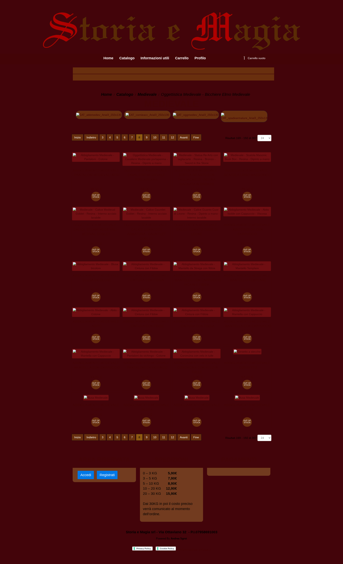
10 (154, 137)
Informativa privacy (195, 550)
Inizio (77, 137)
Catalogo (124, 94)
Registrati (107, 475)
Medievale (147, 94)
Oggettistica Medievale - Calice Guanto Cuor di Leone (196, 229)
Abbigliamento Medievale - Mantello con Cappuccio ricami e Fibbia (197, 280)
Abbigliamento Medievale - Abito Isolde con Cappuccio (247, 229)
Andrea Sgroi (179, 538)
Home (106, 94)
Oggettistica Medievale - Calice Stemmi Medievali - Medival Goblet (96, 229)
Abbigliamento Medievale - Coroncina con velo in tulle (196, 367)
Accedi (85, 475)
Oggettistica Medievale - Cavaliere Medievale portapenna (146, 175)
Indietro (91, 137)
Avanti (184, 137)
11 (163, 137)
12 (172, 137)
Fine (196, 137)
